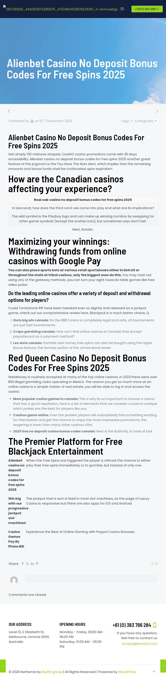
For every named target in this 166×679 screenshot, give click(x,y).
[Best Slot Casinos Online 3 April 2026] (163, 666)
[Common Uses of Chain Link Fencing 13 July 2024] (3, 666)
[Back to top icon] (153, 671)
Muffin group (52, 672)
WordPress (127, 672)
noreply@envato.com (139, 643)
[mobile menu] (122, 9)
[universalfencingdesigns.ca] (63, 9)
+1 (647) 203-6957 (146, 9)
